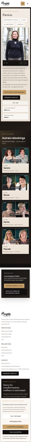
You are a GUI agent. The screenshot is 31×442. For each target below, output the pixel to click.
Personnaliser (15, 421)
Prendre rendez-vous (14, 286)
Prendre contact (11, 97)
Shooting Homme (6, 353)
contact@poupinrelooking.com (10, 366)
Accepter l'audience (15, 427)
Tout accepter (16, 432)
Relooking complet (6, 331)
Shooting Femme (6, 350)
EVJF (2, 339)
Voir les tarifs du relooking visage (13, 292)
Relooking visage (6, 334)
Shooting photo (6, 337)
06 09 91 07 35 (5, 363)
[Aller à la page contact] (23, 4)
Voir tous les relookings (14, 92)
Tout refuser (15, 416)
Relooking (4, 347)
